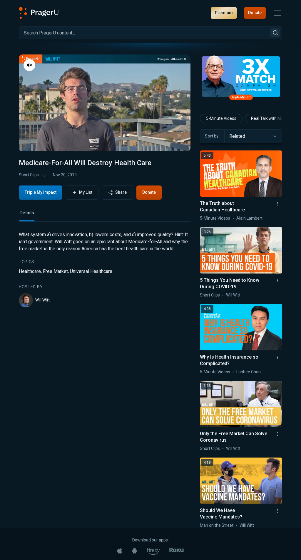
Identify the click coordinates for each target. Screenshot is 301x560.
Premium (224, 12)
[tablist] (104, 215)
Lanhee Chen (248, 372)
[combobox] (253, 136)
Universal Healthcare (91, 271)
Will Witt (42, 300)
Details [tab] (26, 213)
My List (85, 192)
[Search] (275, 32)
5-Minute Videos (221, 118)
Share (121, 192)
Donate (255, 12)
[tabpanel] (104, 269)
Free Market (55, 271)
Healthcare (30, 271)
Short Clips (29, 175)
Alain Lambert (249, 218)
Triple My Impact (40, 192)
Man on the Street (216, 525)
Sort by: (212, 136)
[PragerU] (38, 13)
